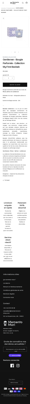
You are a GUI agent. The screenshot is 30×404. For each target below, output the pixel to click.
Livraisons (6, 283)
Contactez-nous (8, 297)
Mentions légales (8, 294)
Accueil (3, 8)
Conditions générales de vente (13, 290)
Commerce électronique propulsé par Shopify (15, 395)
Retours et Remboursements (12, 287)
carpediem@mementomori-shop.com (12, 312)
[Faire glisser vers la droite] (18, 52)
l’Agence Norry (24, 394)
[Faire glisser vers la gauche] (11, 52)
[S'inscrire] (24, 349)
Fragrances (11, 8)
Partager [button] (7, 180)
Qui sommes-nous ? (9, 279)
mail (7, 256)
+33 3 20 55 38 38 (9, 308)
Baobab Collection (9, 57)
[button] (3, 3)
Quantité (6, 75)
